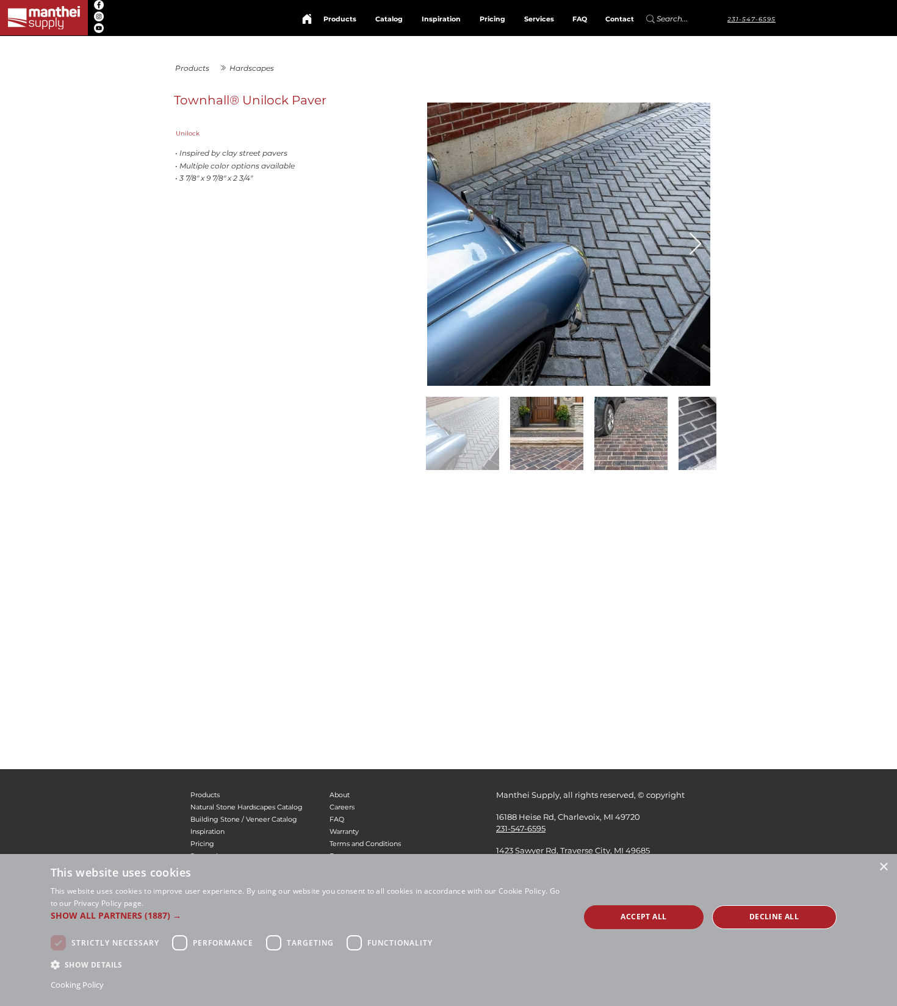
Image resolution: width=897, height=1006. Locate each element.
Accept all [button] (643, 916)
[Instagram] (99, 16)
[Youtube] (99, 28)
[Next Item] (695, 244)
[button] (307, 915)
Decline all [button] (774, 916)
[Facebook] (99, 5)
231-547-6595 (521, 828)
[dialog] (448, 930)
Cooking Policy (77, 984)
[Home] (307, 19)
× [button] (883, 867)
